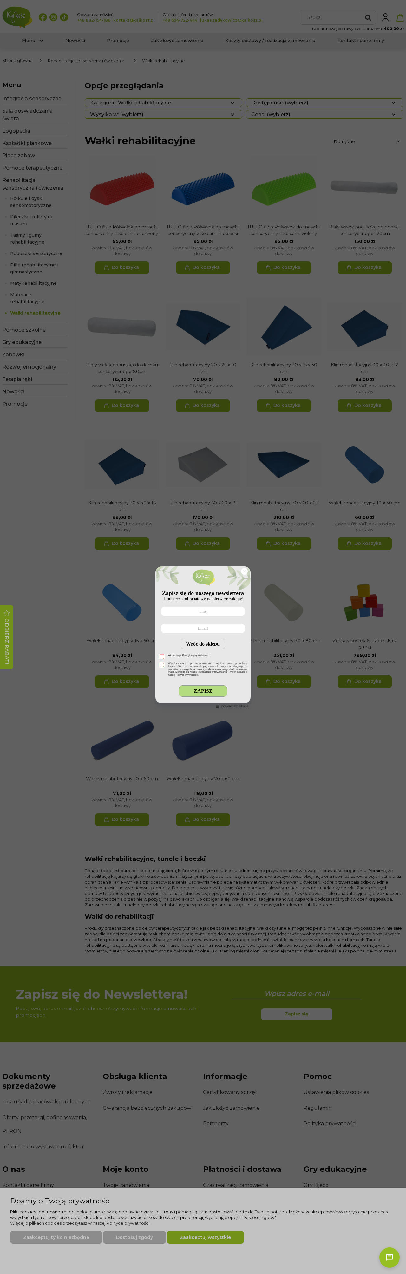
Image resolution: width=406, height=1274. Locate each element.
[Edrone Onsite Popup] (203, 637)
